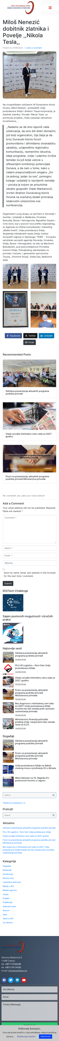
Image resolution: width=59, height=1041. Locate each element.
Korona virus (8, 878)
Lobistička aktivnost (12, 882)
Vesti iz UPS (8, 918)
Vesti (5, 914)
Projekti (6, 898)
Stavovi (6, 910)
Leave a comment (34, 48)
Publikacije (7, 902)
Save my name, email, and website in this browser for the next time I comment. (30, 574)
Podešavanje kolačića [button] (26, 1036)
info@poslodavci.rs (17, 970)
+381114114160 (13, 967)
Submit (8, 583)
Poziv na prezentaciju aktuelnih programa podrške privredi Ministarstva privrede (31, 693)
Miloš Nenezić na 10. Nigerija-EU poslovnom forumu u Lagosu (32, 779)
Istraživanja (8, 874)
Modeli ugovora (10, 890)
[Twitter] (10, 980)
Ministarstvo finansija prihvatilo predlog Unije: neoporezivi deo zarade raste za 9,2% (35, 722)
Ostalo (6, 894)
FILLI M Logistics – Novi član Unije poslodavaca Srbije (32, 666)
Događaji (7, 866)
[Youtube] (24, 980)
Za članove (8, 922)
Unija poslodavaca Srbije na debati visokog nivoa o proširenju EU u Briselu (35, 766)
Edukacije (7, 870)
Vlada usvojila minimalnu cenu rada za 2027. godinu (35, 679)
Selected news (9, 906)
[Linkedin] (17, 980)
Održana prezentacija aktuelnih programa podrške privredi (31, 654)
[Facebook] (4, 980)
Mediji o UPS (8, 886)
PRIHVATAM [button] (45, 1037)
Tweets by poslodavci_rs (14, 803)
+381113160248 (13, 964)
